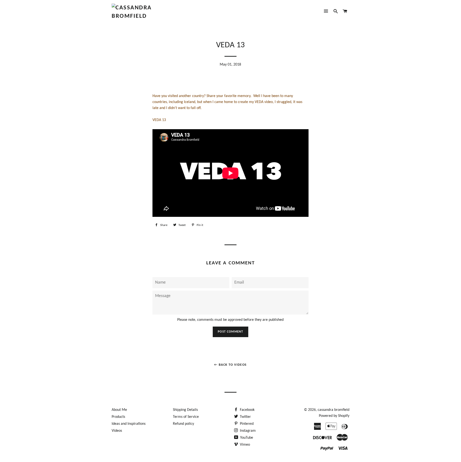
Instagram (247, 431)
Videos (117, 431)
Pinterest (246, 424)
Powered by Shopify (334, 416)
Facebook (247, 410)
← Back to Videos (230, 365)
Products (118, 417)
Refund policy (183, 424)
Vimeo (244, 445)
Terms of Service (186, 417)
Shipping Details (185, 410)
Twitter (245, 417)
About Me (119, 410)
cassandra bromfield (333, 410)
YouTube (246, 438)
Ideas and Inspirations (129, 424)
